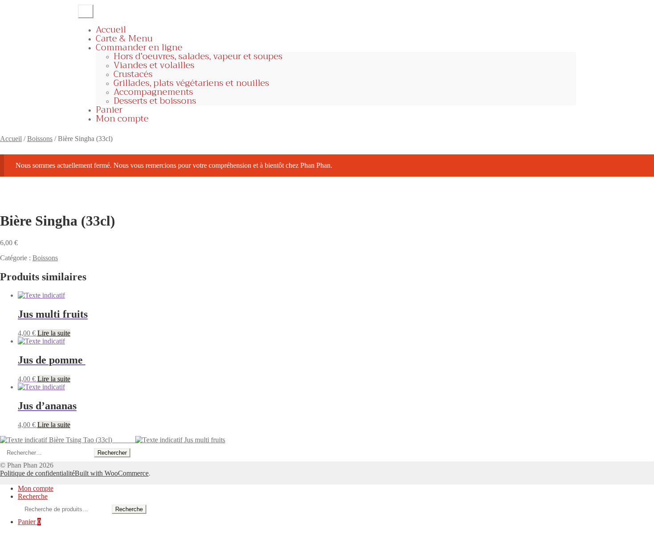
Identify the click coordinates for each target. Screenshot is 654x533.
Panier (109, 109)
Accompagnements (153, 92)
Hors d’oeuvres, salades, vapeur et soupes (198, 56)
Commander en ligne (139, 47)
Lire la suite (53, 333)
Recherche (33, 496)
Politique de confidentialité (37, 473)
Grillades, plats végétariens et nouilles (191, 83)
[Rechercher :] (47, 452)
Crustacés (133, 74)
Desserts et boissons (154, 101)
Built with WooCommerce (112, 473)
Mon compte (122, 118)
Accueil (111, 29)
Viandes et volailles (153, 65)
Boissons (39, 138)
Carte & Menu (124, 38)
